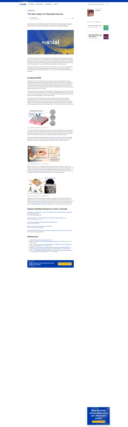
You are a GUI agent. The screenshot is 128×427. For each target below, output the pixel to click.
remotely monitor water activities (38, 202)
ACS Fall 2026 (48, 4)
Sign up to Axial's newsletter (98, 421)
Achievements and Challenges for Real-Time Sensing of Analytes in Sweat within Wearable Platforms (49, 230)
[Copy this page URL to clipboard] (64, 18)
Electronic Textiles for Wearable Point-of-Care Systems (39, 226)
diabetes (64, 68)
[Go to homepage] (22, 4)
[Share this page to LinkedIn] (68, 18)
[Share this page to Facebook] (71, 18)
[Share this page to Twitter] (66, 18)
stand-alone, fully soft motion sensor (35, 170)
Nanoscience (31, 10)
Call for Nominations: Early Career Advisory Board (95, 35)
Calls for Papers (39, 4)
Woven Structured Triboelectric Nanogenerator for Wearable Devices (42, 222)
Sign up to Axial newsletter (65, 263)
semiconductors (59, 91)
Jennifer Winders (33, 17)
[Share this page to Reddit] (73, 18)
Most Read (31, 4)
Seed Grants (94, 25)
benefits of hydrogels (55, 137)
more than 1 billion (33, 59)
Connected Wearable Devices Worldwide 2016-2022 (41, 240)
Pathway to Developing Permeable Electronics (50, 241)
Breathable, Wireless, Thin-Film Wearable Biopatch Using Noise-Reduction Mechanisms (46, 217)
